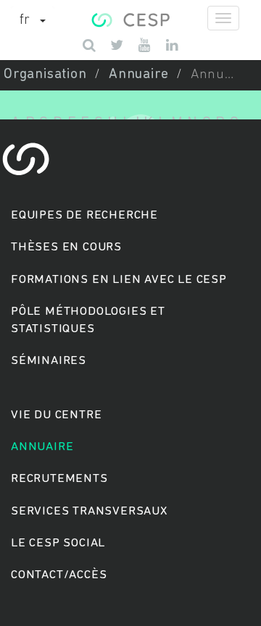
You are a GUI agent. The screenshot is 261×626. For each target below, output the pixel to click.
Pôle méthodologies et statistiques (88, 320)
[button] (32, 21)
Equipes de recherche (84, 215)
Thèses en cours (66, 247)
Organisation (45, 75)
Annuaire (138, 75)
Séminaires (48, 361)
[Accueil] (130, 18)
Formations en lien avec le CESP (119, 280)
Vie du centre (56, 415)
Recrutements (59, 479)
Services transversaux (89, 511)
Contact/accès (59, 575)
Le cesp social (58, 543)
